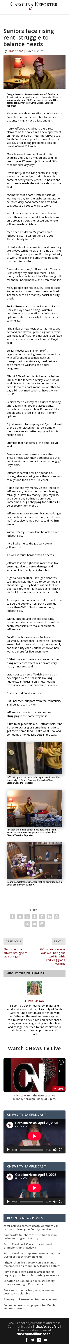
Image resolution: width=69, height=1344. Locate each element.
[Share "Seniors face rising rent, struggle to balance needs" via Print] (42, 924)
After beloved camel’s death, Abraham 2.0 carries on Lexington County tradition (30, 1227)
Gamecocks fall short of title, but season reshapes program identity (30, 1236)
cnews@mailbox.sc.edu (34, 1334)
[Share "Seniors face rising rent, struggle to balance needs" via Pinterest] (42, 916)
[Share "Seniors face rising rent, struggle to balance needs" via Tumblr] (34, 916)
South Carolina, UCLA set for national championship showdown (27, 1246)
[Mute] (55, 1150)
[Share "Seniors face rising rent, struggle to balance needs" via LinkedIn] (49, 916)
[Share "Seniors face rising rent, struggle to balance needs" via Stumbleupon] (27, 924)
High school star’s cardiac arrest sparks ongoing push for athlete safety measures (31, 1273)
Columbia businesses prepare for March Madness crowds (29, 1307)
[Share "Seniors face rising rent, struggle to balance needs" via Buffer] (56, 916)
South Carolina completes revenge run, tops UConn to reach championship (31, 1255)
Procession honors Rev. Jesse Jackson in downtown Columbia (28, 1292)
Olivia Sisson (15, 51)
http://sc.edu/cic (46, 1326)
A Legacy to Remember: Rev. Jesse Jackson (30, 1299)
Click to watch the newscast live (34, 1095)
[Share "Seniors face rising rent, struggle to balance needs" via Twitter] (20, 916)
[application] (34, 1136)
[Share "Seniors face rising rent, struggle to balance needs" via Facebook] (12, 916)
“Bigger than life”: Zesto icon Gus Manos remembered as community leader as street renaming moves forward (32, 1264)
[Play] (8, 1150)
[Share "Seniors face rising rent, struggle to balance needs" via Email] (34, 924)
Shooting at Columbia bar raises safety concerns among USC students (29, 1282)
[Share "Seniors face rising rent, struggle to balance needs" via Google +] (27, 916)
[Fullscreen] (61, 1150)
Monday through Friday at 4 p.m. (34, 1099)
